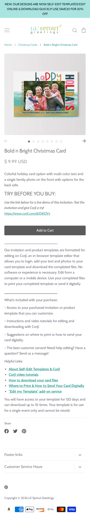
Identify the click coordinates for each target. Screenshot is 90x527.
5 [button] (47, 141)
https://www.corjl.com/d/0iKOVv (27, 213)
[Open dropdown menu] (80, 454)
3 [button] (38, 141)
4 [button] (43, 141)
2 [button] (34, 141)
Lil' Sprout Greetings (41, 498)
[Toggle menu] (7, 30)
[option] (45, 94)
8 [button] (61, 141)
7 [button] (56, 141)
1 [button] (29, 141)
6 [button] (52, 141)
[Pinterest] (6, 487)
